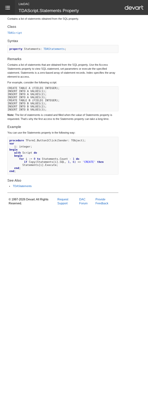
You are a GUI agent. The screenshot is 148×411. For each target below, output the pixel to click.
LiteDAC (24, 4)
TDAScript (14, 32)
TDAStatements (54, 48)
